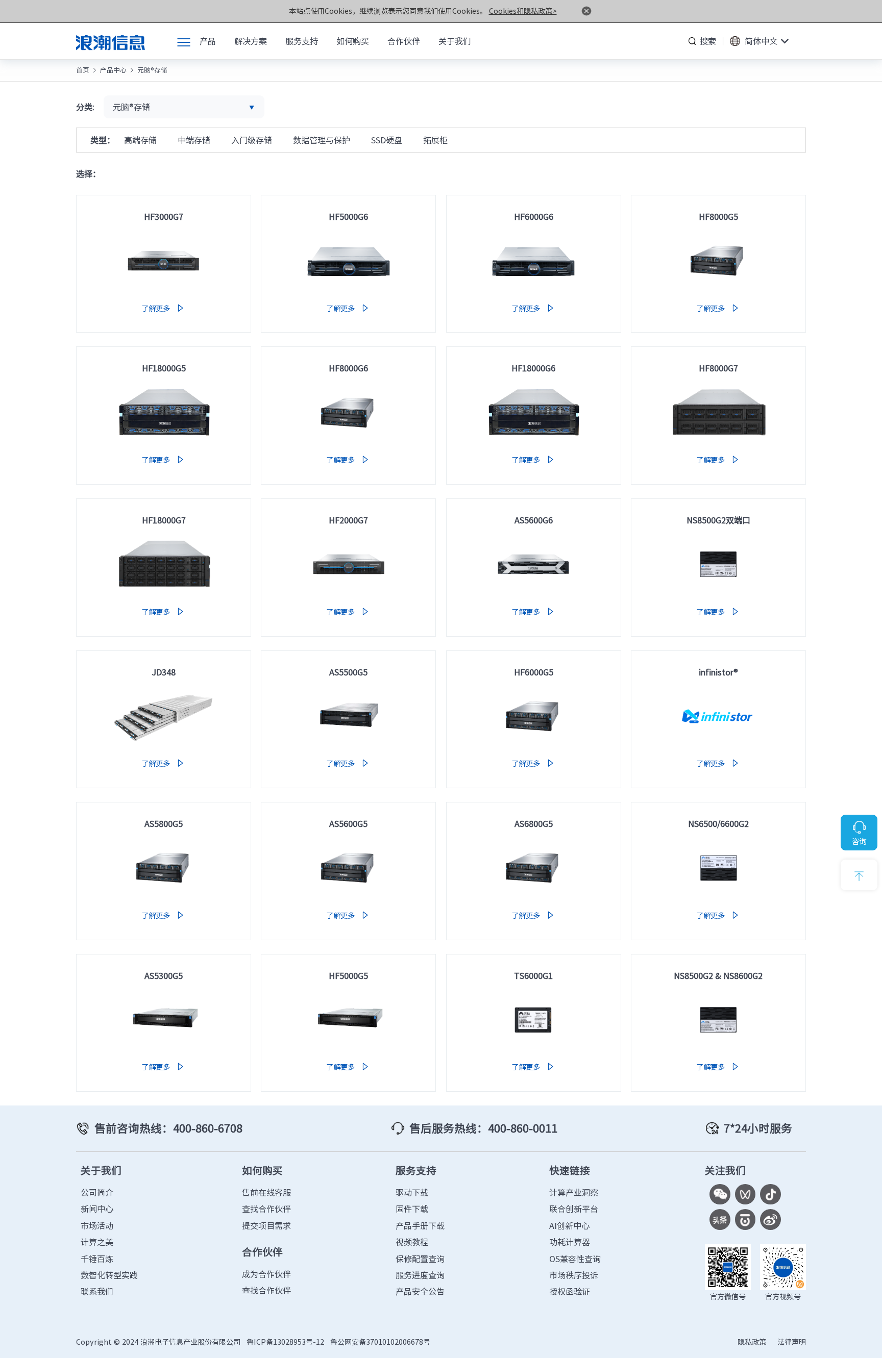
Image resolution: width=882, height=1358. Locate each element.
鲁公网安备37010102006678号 (380, 1341)
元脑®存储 (152, 69)
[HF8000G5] (718, 261)
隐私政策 (752, 1341)
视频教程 (412, 1242)
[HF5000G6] (348, 261)
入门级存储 (251, 140)
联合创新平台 (573, 1208)
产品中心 (113, 69)
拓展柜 (435, 140)
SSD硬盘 (386, 140)
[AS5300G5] (163, 1020)
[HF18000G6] (533, 413)
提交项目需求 (266, 1225)
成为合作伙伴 (266, 1274)
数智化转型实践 (109, 1275)
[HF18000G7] (163, 564)
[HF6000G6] (533, 261)
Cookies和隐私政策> (523, 10)
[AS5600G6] (533, 564)
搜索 (708, 41)
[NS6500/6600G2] (718, 868)
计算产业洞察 (573, 1192)
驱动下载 (412, 1192)
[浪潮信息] (110, 41)
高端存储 (140, 140)
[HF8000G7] (718, 413)
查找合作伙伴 (266, 1208)
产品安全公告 (420, 1291)
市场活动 (97, 1225)
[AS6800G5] (533, 868)
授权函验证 (569, 1291)
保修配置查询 (420, 1258)
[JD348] (163, 716)
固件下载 (412, 1208)
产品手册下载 (420, 1225)
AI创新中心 (569, 1225)
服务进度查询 (420, 1275)
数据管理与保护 (321, 140)
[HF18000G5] (163, 413)
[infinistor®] (718, 716)
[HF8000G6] (348, 413)
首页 (82, 69)
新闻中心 (97, 1208)
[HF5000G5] (348, 1020)
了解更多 (163, 308)
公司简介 (97, 1192)
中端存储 (194, 140)
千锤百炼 (97, 1258)
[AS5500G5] (348, 716)
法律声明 (791, 1341)
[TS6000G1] (533, 1020)
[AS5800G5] (163, 868)
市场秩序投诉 (573, 1275)
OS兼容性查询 (575, 1258)
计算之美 (97, 1242)
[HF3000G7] (163, 261)
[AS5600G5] (348, 868)
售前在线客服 (266, 1192)
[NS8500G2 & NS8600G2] (718, 1020)
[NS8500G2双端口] (718, 564)
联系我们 (97, 1291)
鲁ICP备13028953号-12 (285, 1341)
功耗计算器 (569, 1242)
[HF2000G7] (348, 564)
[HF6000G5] (533, 716)
